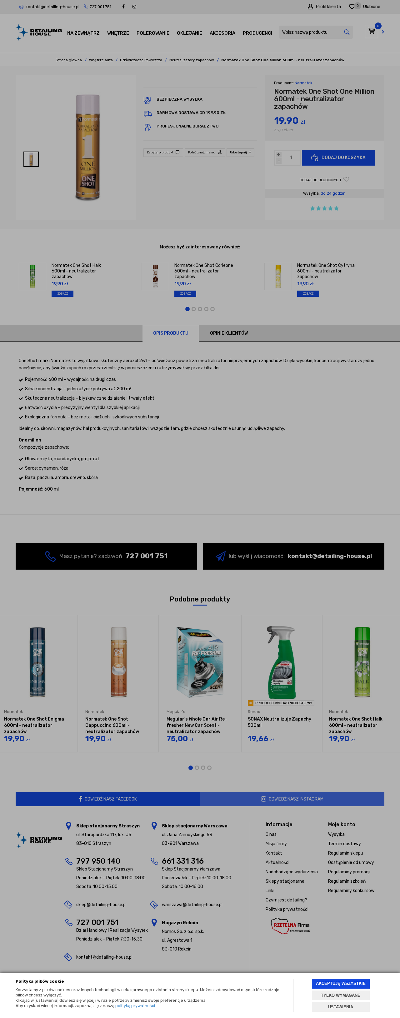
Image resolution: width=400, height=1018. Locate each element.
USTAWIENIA (340, 1007)
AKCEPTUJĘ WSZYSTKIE (341, 983)
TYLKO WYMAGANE (340, 995)
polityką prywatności (135, 1005)
